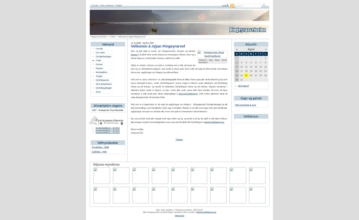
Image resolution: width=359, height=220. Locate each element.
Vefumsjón (179, 216)
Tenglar (99, 76)
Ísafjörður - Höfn (99, 152)
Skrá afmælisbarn (104, 84)
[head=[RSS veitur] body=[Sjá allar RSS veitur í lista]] (232, 7)
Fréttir (112, 37)
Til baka (179, 139)
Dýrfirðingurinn (102, 80)
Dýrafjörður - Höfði (100, 147)
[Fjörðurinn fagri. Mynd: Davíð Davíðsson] (212, 56)
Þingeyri (99, 68)
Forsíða (94, 5)
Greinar (99, 64)
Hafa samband (106, 5)
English (119, 5)
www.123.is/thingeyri (188, 94)
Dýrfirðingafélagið (103, 88)
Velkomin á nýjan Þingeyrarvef (158, 46)
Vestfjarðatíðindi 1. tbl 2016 (108, 128)
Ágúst (251, 49)
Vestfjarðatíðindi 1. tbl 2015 (108, 132)
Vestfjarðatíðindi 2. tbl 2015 (108, 130)
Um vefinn (100, 52)
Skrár (98, 92)
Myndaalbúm (101, 72)
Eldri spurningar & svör (245, 105)
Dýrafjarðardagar (103, 56)
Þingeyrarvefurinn (99, 37)
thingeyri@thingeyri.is (214, 122)
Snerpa (134, 55)
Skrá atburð (243, 86)
